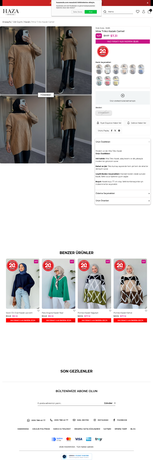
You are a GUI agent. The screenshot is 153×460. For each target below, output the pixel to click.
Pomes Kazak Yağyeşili (88, 313)
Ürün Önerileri (102, 201)
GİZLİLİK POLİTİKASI (41, 429)
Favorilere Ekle (38, 311)
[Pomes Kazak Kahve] (130, 284)
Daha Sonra (77, 12)
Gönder (108, 403)
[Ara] (105, 12)
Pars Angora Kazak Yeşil (52, 313)
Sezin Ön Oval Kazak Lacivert (19, 313)
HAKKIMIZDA (23, 429)
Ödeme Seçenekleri (105, 193)
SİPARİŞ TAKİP (121, 429)
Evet (90, 12)
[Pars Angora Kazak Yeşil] (58, 284)
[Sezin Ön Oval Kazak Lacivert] (22, 284)
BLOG (133, 429)
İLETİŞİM (107, 429)
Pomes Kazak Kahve (123, 313)
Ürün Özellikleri (103, 142)
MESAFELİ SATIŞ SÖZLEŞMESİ (87, 429)
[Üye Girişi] (143, 12)
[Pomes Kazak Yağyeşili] (94, 284)
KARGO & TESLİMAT (62, 429)
